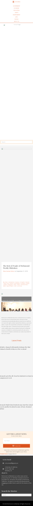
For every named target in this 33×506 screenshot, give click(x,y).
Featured (27, 282)
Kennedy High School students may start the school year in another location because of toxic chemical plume (16, 407)
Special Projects (10, 286)
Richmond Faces (24, 284)
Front (8, 283)
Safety (4, 286)
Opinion (27, 283)
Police (15, 284)
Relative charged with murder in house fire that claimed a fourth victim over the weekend (15, 348)
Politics (18, 284)
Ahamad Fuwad (3, 454)
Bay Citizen (5, 282)
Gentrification (17, 283)
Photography (10, 284)
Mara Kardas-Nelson (9, 271)
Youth (15, 286)
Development (11, 282)
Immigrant (23, 283)
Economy (17, 282)
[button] (16, 446)
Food (5, 283)
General (11, 283)
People (5, 284)
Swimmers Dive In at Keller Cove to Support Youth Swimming (16, 300)
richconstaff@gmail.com (11, 463)
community (19, 286)
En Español (22, 282)
